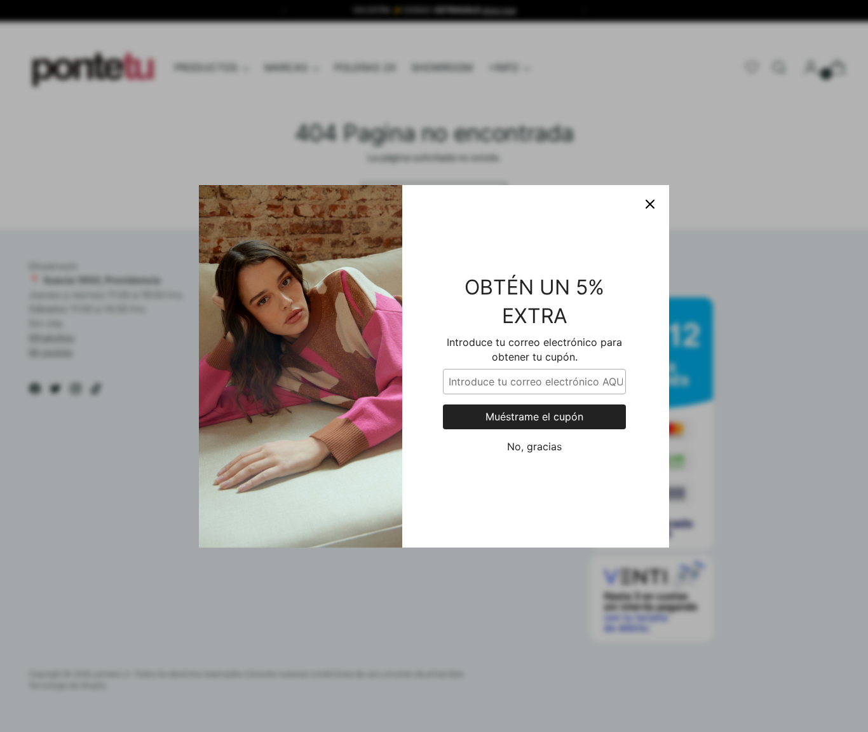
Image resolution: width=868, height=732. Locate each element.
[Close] (650, 204)
